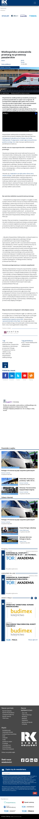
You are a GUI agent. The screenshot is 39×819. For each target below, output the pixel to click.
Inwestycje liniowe (7, 732)
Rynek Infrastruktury (8, 712)
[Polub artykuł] (5, 376)
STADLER (4, 738)
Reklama (24, 718)
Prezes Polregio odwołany (28, 528)
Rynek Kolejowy (7, 711)
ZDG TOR (24, 713)
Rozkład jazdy (6, 730)
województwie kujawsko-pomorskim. (12, 319)
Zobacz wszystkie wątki (8, 752)
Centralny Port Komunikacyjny (6, 746)
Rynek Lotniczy (6, 716)
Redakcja (24, 716)
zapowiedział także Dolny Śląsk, (11, 321)
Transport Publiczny (8, 714)
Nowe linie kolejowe (8, 749)
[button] (32, 601)
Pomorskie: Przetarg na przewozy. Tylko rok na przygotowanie (27, 480)
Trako (4, 739)
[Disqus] (20, 422)
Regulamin (25, 720)
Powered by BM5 (18, 816)
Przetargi (5, 743)
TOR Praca (5, 718)
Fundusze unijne (7, 741)
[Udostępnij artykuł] (12, 376)
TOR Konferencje (27, 715)
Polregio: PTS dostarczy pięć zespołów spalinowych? (18, 470)
